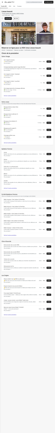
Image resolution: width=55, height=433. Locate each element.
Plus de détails (7, 63)
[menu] (2, 2)
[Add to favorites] (2, 18)
